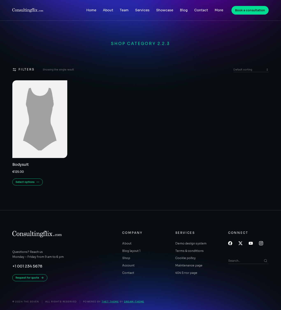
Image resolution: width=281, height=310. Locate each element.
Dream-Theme (134, 301)
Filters (27, 69)
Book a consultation (250, 10)
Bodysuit (20, 164)
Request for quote (27, 277)
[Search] (265, 261)
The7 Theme (110, 301)
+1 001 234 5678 (27, 266)
